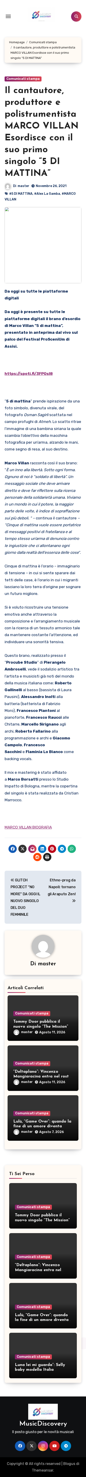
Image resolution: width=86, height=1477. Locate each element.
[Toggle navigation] (8, 16)
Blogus (69, 1464)
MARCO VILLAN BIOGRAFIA (28, 827)
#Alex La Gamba (47, 194)
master (23, 186)
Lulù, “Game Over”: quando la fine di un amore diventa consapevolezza (42, 1126)
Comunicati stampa (23, 79)
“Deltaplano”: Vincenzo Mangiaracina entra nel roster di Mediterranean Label (43, 1077)
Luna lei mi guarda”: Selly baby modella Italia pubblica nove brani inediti (41, 1370)
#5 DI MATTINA (21, 194)
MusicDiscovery (43, 1423)
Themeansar (42, 1470)
